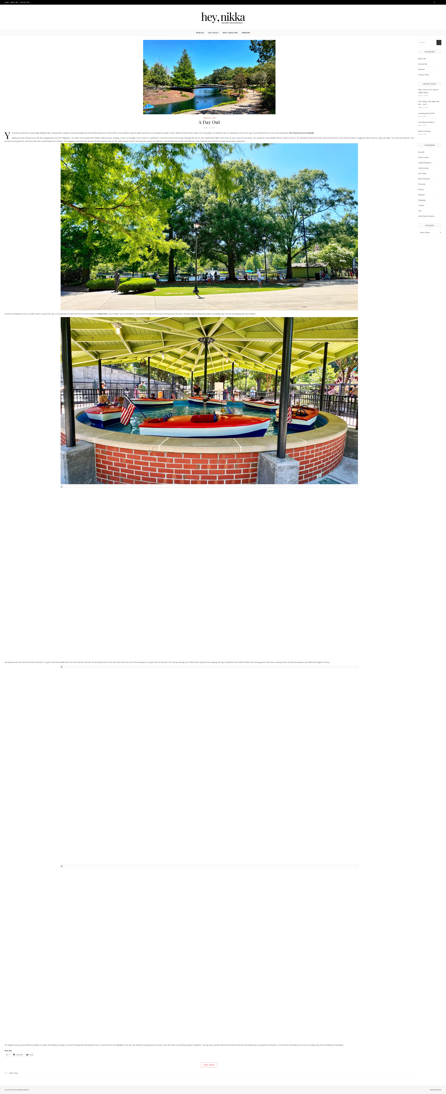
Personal (421, 184)
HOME (7, 2)
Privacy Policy (423, 74)
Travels (207, 118)
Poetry (421, 189)
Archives (421, 69)
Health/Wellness (424, 163)
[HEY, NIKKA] (223, 17)
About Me (14, 2)
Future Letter (423, 157)
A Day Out (209, 122)
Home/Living (423, 168)
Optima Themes (23, 1090)
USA (214, 118)
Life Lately (213, 33)
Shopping (421, 200)
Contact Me (25, 2)
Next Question (230, 33)
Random (246, 33)
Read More (209, 1065)
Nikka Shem (13, 1073)
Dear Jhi (200, 33)
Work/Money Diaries (426, 216)
